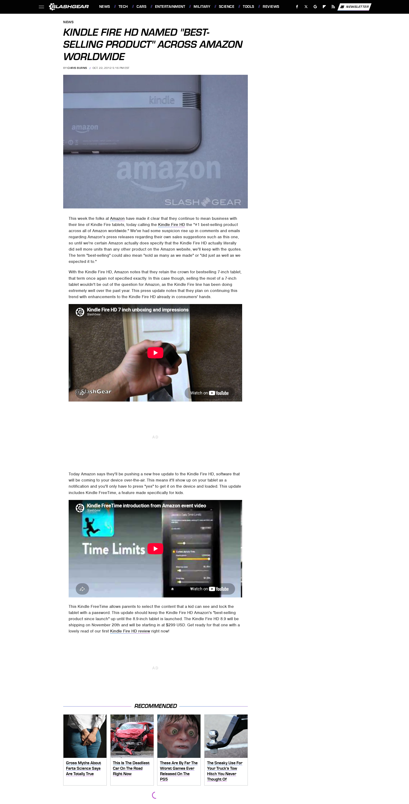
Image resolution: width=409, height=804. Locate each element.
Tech (123, 6)
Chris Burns (77, 68)
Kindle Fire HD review (130, 631)
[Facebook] (297, 6)
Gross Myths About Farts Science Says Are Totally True (83, 768)
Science (226, 6)
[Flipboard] (324, 6)
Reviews (271, 6)
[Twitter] (305, 6)
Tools (248, 6)
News (104, 6)
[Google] (315, 6)
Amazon (117, 218)
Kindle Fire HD (171, 224)
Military (202, 6)
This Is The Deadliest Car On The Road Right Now (131, 768)
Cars (141, 6)
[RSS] (333, 6)
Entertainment (170, 6)
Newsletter (357, 6)
